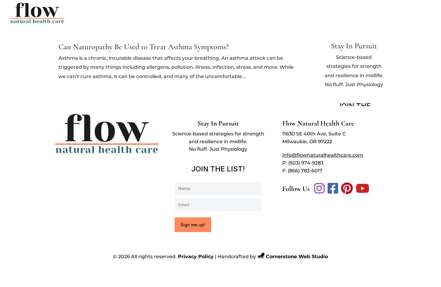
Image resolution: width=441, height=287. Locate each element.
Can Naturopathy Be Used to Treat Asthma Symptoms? (143, 46)
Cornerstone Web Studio (297, 256)
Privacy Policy (196, 256)
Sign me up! (193, 224)
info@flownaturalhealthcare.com (322, 155)
